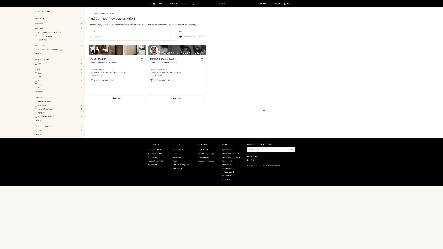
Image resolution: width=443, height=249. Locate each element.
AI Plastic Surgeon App (206, 153)
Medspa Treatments (155, 153)
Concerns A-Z (227, 168)
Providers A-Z (227, 165)
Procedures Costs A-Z (230, 153)
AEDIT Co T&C (178, 168)
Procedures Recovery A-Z (232, 157)
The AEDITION (203, 150)
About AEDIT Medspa (155, 150)
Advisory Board (203, 157)
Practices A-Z (227, 161)
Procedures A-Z (228, 150)
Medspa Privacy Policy (156, 161)
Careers (175, 153)
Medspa (263, 3)
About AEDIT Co (178, 150)
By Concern (226, 179)
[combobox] (224, 36)
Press (175, 161)
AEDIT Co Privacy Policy (181, 165)
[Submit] (292, 149)
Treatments (274, 3)
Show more (39, 53)
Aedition (173, 3)
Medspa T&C (152, 165)
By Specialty (227, 176)
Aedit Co (162, 3)
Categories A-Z (228, 172)
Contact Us (177, 157)
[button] (264, 108)
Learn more (117, 98)
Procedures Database (206, 161)
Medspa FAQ (152, 157)
